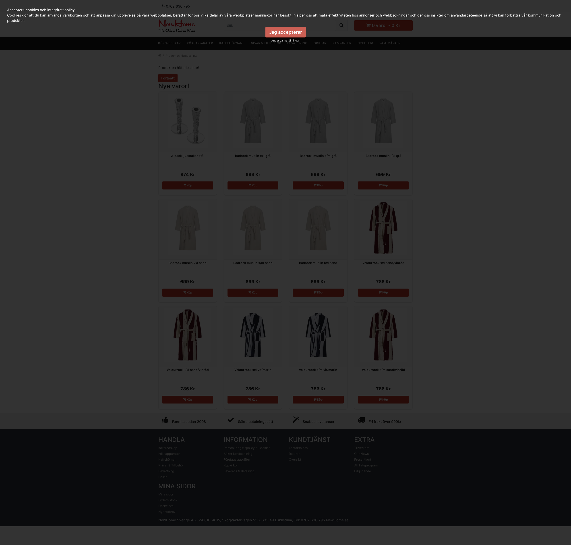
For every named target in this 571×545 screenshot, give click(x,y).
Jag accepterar (285, 32)
